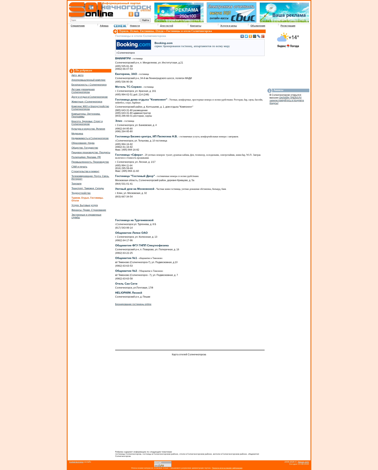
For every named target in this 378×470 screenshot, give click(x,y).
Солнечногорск (76, 462)
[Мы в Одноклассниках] (131, 14)
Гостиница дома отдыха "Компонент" (189, 101)
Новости (135, 25)
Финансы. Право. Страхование (88, 210)
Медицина (77, 133)
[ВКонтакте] (242, 36)
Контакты (195, 25)
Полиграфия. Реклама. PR (86, 157)
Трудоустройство (81, 193)
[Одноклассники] (250, 36)
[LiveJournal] (259, 36)
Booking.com (192, 44)
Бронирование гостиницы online (133, 304)
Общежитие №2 (139, 270)
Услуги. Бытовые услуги (84, 205)
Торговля (76, 183)
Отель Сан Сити (126, 283)
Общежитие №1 (138, 258)
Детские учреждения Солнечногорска (83, 91)
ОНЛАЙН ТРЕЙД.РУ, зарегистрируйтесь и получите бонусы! (287, 100)
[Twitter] (246, 36)
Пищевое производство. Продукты (90, 152)
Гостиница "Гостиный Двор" (157, 176)
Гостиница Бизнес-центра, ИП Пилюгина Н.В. (177, 136)
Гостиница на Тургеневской (134, 220)
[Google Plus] (263, 36)
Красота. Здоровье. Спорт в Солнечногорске (87, 123)
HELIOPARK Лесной (128, 292)
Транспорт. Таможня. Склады (87, 188)
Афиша (104, 25)
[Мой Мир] (255, 36)
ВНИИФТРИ (129, 58)
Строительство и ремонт (85, 171)
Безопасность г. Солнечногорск (89, 84)
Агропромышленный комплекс (88, 80)
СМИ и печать (79, 166)
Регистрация (288, 25)
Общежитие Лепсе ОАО (131, 232)
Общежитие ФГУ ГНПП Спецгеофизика (142, 245)
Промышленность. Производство (90, 162)
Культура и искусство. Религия (88, 129)
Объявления (257, 25)
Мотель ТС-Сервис (134, 86)
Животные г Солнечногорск (86, 101)
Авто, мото (77, 75)
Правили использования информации (227, 468)
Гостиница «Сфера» (188, 156)
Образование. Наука (82, 143)
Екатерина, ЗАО (132, 73)
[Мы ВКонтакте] (136, 14)
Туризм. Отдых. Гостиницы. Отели (141, 31)
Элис (124, 120)
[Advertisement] (90, 48)
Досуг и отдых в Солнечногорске (89, 97)
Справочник (78, 25)
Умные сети (303, 462)
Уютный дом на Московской (171, 188)
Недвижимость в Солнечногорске (90, 138)
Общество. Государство (84, 147)
